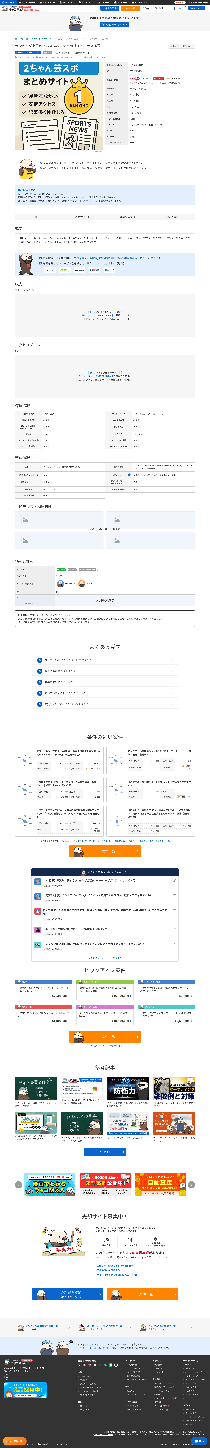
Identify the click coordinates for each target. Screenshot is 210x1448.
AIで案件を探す (14, 1441)
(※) (42, 10)
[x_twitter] (79, 1365)
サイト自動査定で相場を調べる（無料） (117, 1274)
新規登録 (158, 1364)
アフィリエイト (191, 1394)
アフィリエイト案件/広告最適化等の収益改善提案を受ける (108, 258)
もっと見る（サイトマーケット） (105, 957)
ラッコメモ (190, 1424)
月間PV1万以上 (106, 840)
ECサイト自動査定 (87, 1395)
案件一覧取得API (134, 1409)
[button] (95, 1365)
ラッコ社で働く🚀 (162, 1405)
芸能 (60, 38)
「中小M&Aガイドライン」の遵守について (55, 1444)
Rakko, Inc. (183, 1444)
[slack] (105, 1365)
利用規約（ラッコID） (163, 1383)
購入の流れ (84, 1409)
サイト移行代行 (133, 1372)
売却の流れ (84, 1380)
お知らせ (131, 1390)
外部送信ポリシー (161, 1394)
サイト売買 (190, 1368)
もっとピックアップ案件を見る (106, 1046)
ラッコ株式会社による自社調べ (190, 1431)
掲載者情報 (172, 217)
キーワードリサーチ (193, 1372)
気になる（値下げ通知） (183, 46)
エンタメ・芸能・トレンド (151, 840)
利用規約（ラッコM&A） (164, 1387)
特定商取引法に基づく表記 (165, 1398)
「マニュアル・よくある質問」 (94, 1348)
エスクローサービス (135, 1368)
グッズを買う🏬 (161, 1409)
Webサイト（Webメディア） (43, 38)
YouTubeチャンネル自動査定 (92, 1387)
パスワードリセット (162, 1372)
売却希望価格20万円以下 (86, 840)
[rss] (100, 1365)
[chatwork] (90, 1365)
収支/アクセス (82, 217)
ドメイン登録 (190, 1383)
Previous (18, 1184)
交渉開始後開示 (136, 65)
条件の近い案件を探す (113, 24)
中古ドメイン (190, 1390)
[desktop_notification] (116, 1365)
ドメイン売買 (190, 1387)
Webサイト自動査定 (88, 1383)
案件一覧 (130, 8)
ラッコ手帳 (190, 1409)
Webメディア (67, 840)
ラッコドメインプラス (194, 1420)
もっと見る (105, 1152)
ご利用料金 (159, 8)
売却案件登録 (110, 8)
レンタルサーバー (192, 1375)
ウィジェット (133, 1405)
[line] (110, 1365)
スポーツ (134, 840)
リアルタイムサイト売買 (195, 1379)
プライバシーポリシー (163, 1390)
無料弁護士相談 (133, 1375)
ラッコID (189, 1364)
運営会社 (158, 1402)
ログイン (180, 8)
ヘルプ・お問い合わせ (136, 1394)
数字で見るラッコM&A (136, 1379)
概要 (37, 217)
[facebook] (84, 1365)
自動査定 (147, 8)
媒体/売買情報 (127, 217)
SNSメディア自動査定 (89, 1391)
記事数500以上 (121, 840)
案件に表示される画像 (103, 1434)
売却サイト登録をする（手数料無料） (116, 1265)
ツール (188, 1398)
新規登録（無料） (197, 8)
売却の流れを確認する (108, 1270)
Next (191, 1184)
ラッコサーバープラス (194, 1416)
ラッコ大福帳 (190, 1413)
